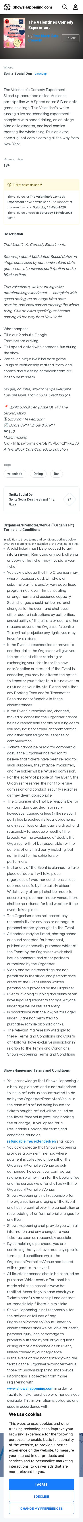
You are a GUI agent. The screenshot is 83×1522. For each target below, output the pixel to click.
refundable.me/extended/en (31, 1141)
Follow (70, 38)
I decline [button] (41, 1496)
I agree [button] (41, 1484)
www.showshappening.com (30, 1388)
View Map (41, 73)
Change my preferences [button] (41, 1508)
